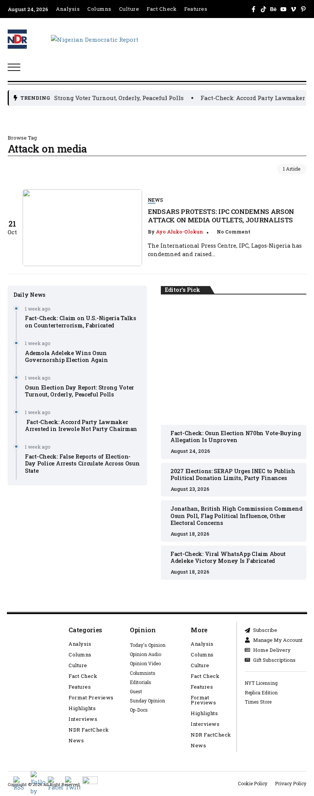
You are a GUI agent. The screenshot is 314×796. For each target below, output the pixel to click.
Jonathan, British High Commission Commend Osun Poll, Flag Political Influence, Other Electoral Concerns (236, 515)
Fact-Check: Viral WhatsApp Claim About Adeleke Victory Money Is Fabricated (228, 557)
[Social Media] (253, 9)
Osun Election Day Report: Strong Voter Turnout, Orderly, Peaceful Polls (79, 391)
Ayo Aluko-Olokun (179, 232)
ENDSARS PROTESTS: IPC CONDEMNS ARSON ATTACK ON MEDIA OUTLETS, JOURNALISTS (221, 215)
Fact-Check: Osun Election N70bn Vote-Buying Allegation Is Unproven (233, 360)
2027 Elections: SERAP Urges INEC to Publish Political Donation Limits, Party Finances (232, 474)
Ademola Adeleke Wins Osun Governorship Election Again (66, 356)
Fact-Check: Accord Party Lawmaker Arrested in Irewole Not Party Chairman (81, 425)
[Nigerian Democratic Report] (94, 39)
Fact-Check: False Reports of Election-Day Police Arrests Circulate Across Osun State (82, 463)
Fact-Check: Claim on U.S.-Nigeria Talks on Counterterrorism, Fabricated (80, 321)
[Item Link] (82, 227)
